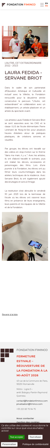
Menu (42, 5)
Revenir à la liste (10, 314)
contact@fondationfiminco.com (32, 401)
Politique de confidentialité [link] (35, 444)
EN (46, 3)
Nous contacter (25, 418)
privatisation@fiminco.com (29, 404)
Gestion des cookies (28, 422)
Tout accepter (16, 437)
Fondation (21, 4)
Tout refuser (35, 437)
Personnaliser (9, 444)
